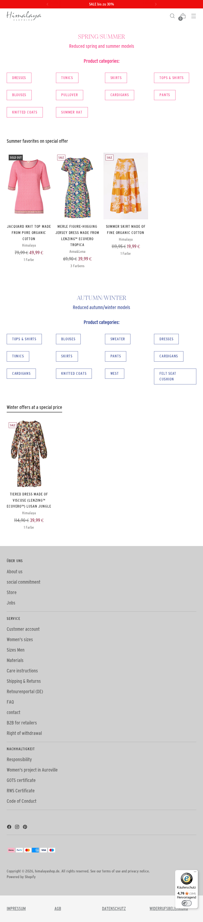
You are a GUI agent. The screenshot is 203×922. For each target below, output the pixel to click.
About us (15, 571)
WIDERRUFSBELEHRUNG (169, 908)
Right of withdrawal (24, 733)
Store (12, 592)
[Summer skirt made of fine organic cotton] (125, 186)
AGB (57, 908)
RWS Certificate (21, 790)
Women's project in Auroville (32, 770)
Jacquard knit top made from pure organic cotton (29, 232)
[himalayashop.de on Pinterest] (25, 827)
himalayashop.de (47, 871)
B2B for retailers (22, 722)
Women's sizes (20, 639)
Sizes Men (16, 650)
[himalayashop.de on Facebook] (10, 827)
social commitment (23, 582)
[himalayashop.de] (24, 16)
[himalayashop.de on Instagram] (18, 827)
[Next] (155, 4)
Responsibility (19, 759)
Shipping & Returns (24, 681)
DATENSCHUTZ (114, 908)
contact (13, 712)
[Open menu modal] (194, 16)
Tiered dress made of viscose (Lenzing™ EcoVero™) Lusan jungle (29, 500)
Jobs (11, 602)
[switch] (187, 903)
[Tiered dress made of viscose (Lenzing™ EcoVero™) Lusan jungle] (29, 453)
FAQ (10, 702)
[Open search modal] (172, 16)
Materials (15, 660)
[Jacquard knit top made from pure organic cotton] (29, 186)
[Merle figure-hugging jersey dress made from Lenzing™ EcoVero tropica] (77, 186)
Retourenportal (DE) (25, 691)
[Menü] (195, 873)
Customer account (23, 629)
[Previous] (47, 4)
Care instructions (22, 670)
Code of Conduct (21, 801)
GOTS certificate (21, 780)
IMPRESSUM (16, 908)
